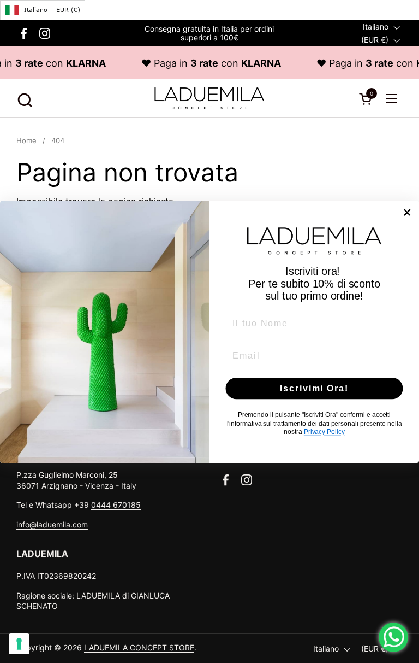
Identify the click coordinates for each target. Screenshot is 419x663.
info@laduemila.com (52, 524)
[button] (23, 98)
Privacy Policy (324, 432)
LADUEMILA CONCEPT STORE (139, 647)
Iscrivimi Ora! (314, 387)
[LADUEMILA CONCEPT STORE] (209, 98)
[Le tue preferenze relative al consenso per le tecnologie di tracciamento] (19, 643)
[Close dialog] (407, 212)
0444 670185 (116, 504)
